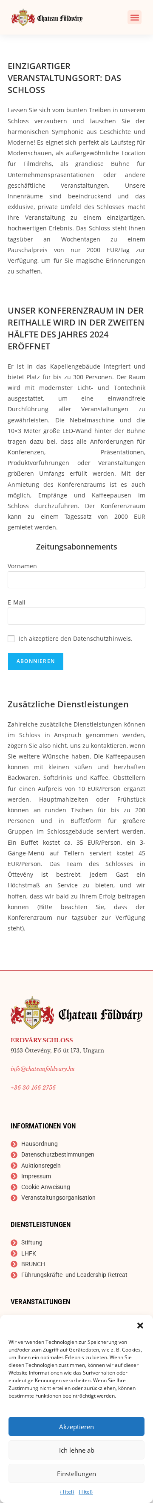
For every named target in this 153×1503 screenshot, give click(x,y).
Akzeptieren (76, 1426)
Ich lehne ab (76, 1450)
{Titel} (67, 1491)
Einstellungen (76, 1473)
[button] (140, 1325)
